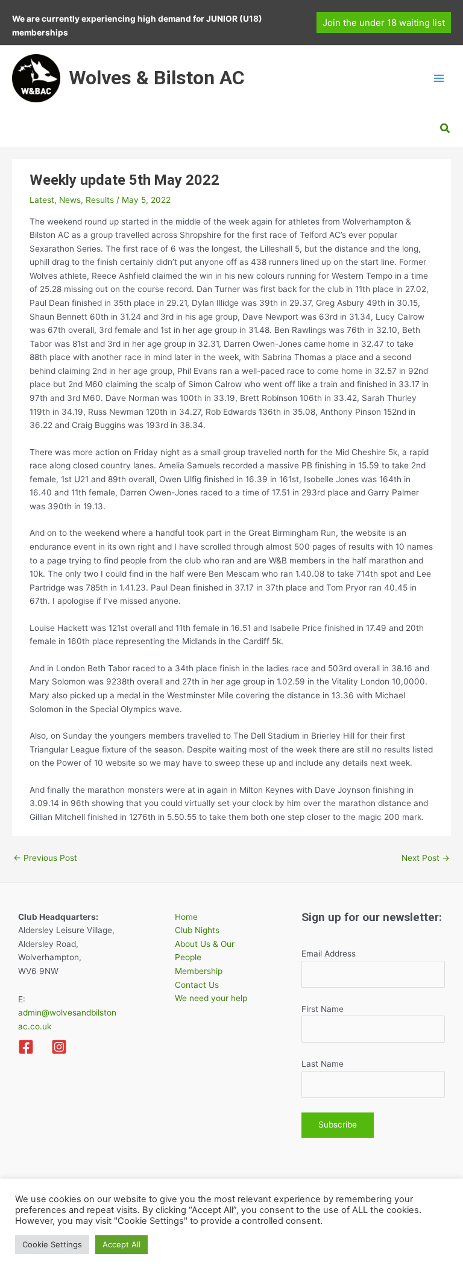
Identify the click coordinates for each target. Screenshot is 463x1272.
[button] (384, 22)
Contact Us (197, 985)
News (70, 200)
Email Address (328, 953)
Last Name (322, 1064)
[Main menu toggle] (439, 78)
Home (186, 917)
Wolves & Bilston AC (157, 77)
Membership (198, 971)
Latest (42, 200)
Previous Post (45, 858)
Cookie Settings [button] (52, 1244)
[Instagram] (59, 1047)
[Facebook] (26, 1047)
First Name (322, 1009)
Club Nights (197, 930)
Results (100, 200)
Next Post (426, 858)
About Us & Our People (205, 951)
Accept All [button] (121, 1244)
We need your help (211, 998)
